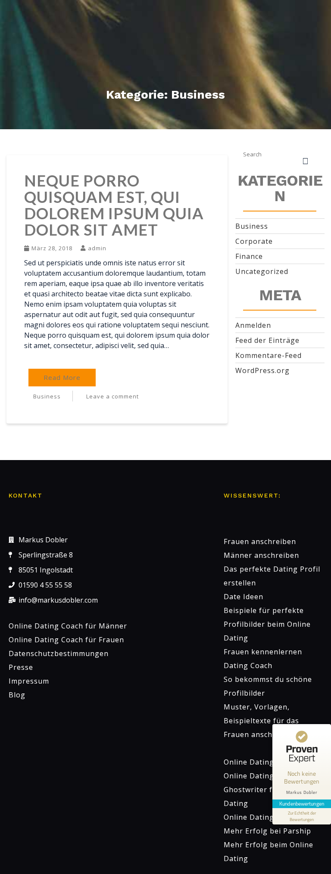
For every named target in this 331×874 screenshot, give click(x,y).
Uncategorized (261, 271)
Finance (249, 256)
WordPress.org (262, 370)
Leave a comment (112, 396)
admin (97, 248)
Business (47, 396)
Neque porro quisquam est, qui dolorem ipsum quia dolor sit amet (114, 205)
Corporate (254, 241)
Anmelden (253, 325)
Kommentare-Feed (268, 355)
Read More (62, 377)
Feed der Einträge (267, 340)
